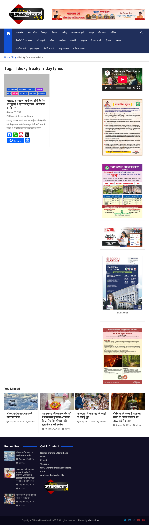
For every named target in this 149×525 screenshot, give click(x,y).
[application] (122, 79)
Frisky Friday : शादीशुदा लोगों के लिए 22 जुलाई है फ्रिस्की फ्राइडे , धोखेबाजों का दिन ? (26, 104)
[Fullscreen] (138, 87)
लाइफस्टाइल (64, 48)
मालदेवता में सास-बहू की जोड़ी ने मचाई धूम (26, 496)
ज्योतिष (113, 32)
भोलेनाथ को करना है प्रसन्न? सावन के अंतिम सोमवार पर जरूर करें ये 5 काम (127, 417)
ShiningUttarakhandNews (21, 116)
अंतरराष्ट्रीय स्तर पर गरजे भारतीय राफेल (19, 415)
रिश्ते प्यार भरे (96, 40)
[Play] (106, 87)
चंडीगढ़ (64, 32)
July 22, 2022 (15, 112)
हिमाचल (54, 32)
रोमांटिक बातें (21, 48)
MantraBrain (93, 520)
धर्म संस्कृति (41, 40)
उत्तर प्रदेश (32, 32)
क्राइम (91, 32)
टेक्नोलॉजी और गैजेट (24, 40)
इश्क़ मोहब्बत (34, 48)
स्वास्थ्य (118, 40)
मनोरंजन (62, 40)
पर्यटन (52, 40)
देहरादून (44, 32)
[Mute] (134, 87)
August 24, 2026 (16, 421)
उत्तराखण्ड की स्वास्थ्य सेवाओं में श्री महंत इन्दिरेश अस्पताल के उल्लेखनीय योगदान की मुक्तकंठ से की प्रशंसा (56, 419)
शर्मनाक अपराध (79, 48)
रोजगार (108, 40)
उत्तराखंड (19, 32)
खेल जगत (102, 32)
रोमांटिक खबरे (49, 48)
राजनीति (73, 40)
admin (32, 421)
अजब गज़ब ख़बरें (77, 32)
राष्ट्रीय (84, 40)
